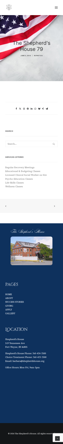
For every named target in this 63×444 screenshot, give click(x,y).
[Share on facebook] (16, 108)
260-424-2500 (39, 353)
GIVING (9, 305)
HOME (8, 294)
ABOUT (9, 298)
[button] (56, 7)
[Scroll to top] (57, 438)
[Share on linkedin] (31, 108)
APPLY (8, 309)
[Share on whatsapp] (35, 108)
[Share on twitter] (20, 108)
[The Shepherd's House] (29, 7)
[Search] (31, 144)
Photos (39, 55)
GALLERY (10, 313)
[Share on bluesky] (39, 108)
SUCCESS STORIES (14, 301)
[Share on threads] (24, 108)
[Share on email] (46, 108)
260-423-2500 (39, 357)
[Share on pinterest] (27, 108)
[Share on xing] (43, 108)
